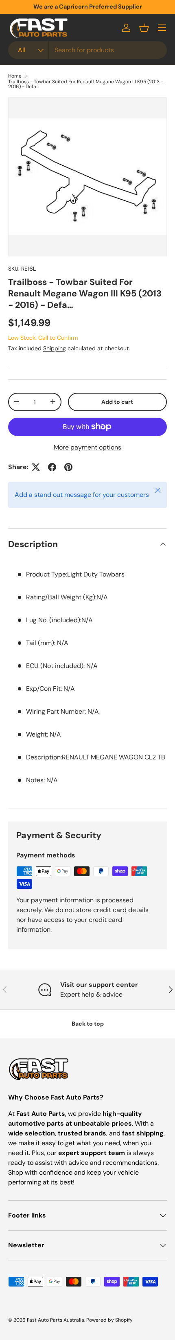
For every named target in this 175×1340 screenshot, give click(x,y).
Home (15, 75)
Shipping (54, 348)
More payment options (87, 447)
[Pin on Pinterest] (68, 467)
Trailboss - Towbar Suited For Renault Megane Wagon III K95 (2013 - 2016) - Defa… (85, 84)
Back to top (88, 1023)
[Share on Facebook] (52, 467)
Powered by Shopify (109, 1320)
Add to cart (117, 401)
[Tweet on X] (36, 467)
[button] (144, 28)
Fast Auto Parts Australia (55, 1320)
